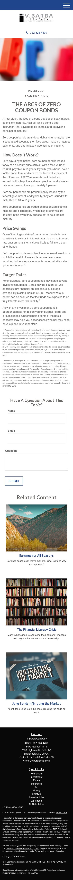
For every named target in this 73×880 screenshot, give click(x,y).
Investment (36, 777)
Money (36, 790)
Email (11, 431)
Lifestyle (36, 793)
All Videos (36, 800)
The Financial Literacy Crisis (36, 629)
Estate (36, 780)
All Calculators (36, 804)
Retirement (36, 773)
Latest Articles (36, 797)
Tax (37, 787)
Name (11, 411)
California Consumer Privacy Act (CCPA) (22, 848)
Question (11, 451)
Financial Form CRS (14, 807)
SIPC (35, 872)
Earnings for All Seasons (36, 555)
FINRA (29, 872)
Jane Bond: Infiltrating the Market (36, 703)
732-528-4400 (38, 32)
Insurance (36, 783)
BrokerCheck (61, 812)
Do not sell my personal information (49, 851)
